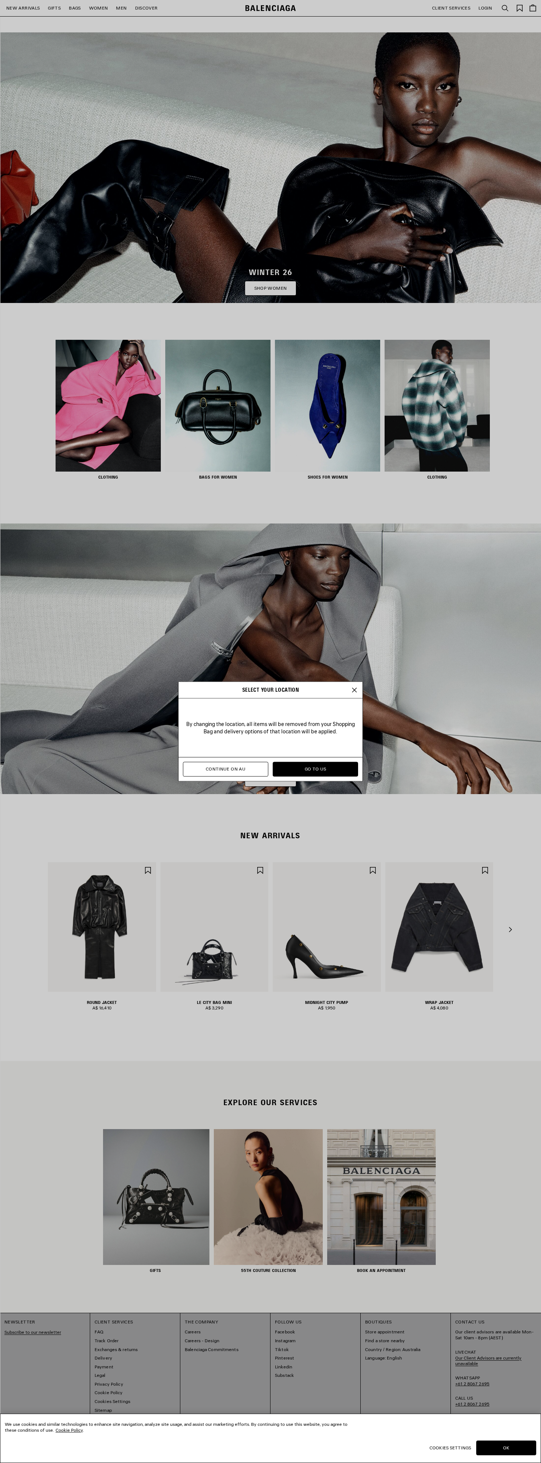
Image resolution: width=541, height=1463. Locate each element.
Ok (506, 1447)
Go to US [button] (315, 769)
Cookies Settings (450, 1447)
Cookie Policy (69, 1430)
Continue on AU (225, 769)
